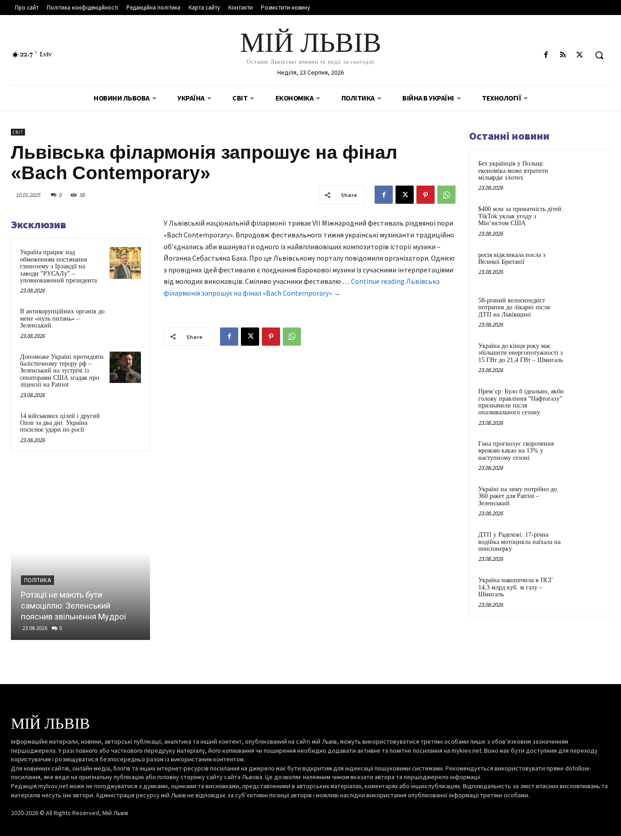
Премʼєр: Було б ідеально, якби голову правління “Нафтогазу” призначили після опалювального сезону (521, 402)
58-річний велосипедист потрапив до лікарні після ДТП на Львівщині (514, 307)
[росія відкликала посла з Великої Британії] (585, 266)
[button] (599, 55)
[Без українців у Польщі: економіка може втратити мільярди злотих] (585, 174)
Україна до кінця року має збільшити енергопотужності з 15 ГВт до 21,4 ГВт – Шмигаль (520, 352)
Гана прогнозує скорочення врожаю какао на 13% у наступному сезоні (516, 450)
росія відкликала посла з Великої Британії (512, 258)
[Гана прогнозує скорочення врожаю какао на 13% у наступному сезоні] (585, 454)
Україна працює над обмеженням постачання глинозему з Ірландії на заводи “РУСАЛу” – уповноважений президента (58, 266)
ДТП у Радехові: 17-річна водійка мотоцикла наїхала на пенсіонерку (519, 541)
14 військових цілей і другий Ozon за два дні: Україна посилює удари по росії (60, 423)
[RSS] (563, 55)
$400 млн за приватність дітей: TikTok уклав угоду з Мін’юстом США (520, 216)
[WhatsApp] (446, 195)
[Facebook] (546, 55)
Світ (18, 132)
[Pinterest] (425, 195)
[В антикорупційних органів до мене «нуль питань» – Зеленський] (125, 321)
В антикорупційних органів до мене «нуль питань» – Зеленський (62, 318)
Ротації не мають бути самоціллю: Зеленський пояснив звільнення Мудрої (73, 605)
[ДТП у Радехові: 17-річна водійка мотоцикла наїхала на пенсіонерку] (585, 545)
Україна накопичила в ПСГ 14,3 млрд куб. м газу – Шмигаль (515, 587)
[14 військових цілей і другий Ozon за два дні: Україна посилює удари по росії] (125, 426)
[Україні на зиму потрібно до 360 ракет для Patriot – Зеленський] (585, 500)
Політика (37, 580)
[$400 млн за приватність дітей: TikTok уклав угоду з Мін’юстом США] (585, 220)
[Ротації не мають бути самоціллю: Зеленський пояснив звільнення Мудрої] (80, 552)
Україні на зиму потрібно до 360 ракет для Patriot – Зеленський (517, 496)
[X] (580, 55)
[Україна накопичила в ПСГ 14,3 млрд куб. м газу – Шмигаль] (585, 591)
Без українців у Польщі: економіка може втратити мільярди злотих (513, 170)
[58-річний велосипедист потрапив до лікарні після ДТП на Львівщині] (585, 311)
